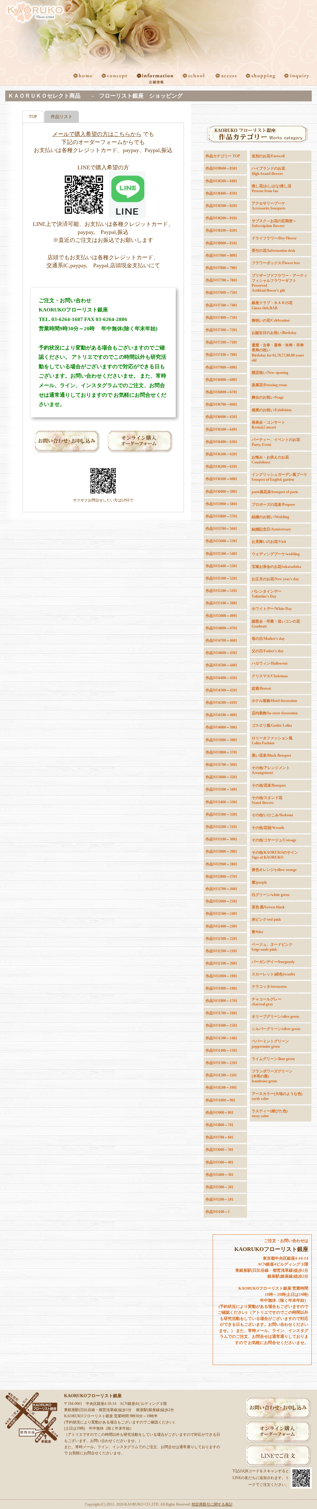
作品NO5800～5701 (221, 516)
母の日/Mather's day (268, 638)
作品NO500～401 (219, 1162)
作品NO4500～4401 (221, 665)
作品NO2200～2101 (221, 951)
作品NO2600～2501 (221, 901)
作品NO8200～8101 (221, 218)
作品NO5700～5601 (221, 528)
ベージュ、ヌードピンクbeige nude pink (272, 947)
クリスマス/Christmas (270, 676)
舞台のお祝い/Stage (268, 397)
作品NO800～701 (219, 1125)
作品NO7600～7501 (221, 292)
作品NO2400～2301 (221, 926)
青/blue (257, 932)
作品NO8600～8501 (221, 168)
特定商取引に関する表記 (212, 1504)
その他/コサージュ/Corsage (274, 840)
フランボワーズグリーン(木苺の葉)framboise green (272, 1076)
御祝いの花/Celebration (271, 320)
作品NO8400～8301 (221, 193)
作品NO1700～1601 (221, 1013)
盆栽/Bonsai (261, 688)
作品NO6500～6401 (221, 429)
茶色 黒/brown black (268, 907)
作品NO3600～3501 (221, 777)
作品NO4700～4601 (221, 640)
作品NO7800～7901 (221, 268)
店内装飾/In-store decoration (275, 713)
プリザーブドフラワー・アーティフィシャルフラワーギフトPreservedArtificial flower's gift (279, 283)
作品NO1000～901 (220, 1100)
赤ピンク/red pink (266, 919)
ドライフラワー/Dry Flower (274, 238)
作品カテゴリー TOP (223, 156)
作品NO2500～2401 (221, 913)
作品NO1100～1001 (221, 1087)
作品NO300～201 (219, 1187)
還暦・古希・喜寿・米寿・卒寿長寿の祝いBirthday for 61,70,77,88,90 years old (278, 352)
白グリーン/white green (270, 895)
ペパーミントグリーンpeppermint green (270, 1043)
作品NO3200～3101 (221, 827)
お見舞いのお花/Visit (269, 541)
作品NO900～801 (219, 1112)
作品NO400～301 (219, 1175)
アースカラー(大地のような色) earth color (277, 1096)
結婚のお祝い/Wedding (270, 517)
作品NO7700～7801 (221, 280)
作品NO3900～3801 (221, 740)
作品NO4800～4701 (221, 628)
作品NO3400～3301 (221, 802)
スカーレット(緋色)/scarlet (273, 974)
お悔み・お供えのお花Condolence (270, 459)
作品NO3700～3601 (221, 765)
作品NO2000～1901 (221, 976)
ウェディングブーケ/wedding (276, 554)
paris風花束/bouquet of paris (275, 492)
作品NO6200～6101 (221, 466)
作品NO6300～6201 (221, 454)
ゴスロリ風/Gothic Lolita (272, 725)
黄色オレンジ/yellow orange (274, 870)
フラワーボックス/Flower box (276, 263)
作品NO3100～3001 (221, 839)
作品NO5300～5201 (221, 578)
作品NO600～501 (219, 1150)
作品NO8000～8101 (221, 243)
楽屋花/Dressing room (269, 385)
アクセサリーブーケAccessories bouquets (268, 205)
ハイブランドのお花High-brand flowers (268, 170)
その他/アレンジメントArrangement (271, 770)
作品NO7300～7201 (221, 330)
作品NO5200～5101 (221, 591)
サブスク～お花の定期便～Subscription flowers (274, 223)
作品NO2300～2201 (221, 938)
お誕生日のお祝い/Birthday (274, 333)
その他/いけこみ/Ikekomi (272, 815)
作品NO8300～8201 (221, 206)
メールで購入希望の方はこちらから (96, 134)
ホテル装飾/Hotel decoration (274, 701)
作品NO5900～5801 (221, 504)
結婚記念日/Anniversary (271, 529)
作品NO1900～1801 (221, 988)
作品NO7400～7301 (221, 317)
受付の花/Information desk (273, 250)
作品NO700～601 (219, 1137)
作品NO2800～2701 (221, 876)
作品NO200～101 (219, 1199)
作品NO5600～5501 (221, 541)
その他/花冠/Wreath (268, 828)
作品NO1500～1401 (221, 1038)
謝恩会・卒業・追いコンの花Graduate (276, 623)
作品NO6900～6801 (221, 380)
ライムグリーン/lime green (273, 1059)
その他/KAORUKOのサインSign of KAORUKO (275, 855)
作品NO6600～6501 (221, 417)
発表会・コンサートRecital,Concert (268, 424)
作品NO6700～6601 (221, 404)
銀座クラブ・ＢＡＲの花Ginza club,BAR (272, 305)
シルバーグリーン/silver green (276, 1029)
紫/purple (259, 882)
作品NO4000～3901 (221, 727)
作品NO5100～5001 (221, 603)
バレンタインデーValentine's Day (266, 593)
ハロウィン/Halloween (270, 663)
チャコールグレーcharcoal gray (266, 1001)
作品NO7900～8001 (221, 255)
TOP (33, 116)
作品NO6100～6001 (221, 479)
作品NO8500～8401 (221, 181)
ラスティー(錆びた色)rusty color (270, 1113)
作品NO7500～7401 (221, 305)
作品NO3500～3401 (221, 789)
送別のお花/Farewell (268, 156)
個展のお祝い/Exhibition (272, 410)
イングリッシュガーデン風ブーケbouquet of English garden (279, 477)
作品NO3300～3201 (221, 814)
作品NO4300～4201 (221, 690)
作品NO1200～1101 (221, 1075)
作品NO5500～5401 (221, 554)
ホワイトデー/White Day (272, 609)
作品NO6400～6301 (221, 442)
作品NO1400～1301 (221, 1050)
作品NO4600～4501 (221, 653)
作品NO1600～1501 (221, 1025)
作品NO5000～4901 (221, 616)
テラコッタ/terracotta (269, 986)
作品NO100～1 (218, 1212)
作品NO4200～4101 (221, 702)
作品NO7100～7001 (221, 355)
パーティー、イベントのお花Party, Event (276, 442)
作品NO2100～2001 (221, 963)
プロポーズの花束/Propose (273, 504)
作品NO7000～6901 (221, 367)
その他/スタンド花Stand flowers (267, 800)
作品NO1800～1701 (221, 1001)
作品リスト (61, 116)
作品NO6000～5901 (221, 491)
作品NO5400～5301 (221, 566)
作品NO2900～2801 (221, 864)
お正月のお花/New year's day (275, 579)
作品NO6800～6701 (221, 392)
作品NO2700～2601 (221, 889)
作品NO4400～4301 (221, 678)
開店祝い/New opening (270, 372)
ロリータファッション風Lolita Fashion (272, 740)
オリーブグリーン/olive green (275, 1016)
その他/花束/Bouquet (269, 785)
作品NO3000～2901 (221, 851)
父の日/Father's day (268, 651)
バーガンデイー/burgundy (273, 962)
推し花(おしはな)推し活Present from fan (271, 188)
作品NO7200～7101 (221, 342)
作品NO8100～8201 (221, 230)
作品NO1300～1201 (221, 1063)
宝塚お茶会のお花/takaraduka (276, 566)
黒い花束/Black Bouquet (271, 755)
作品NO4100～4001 (221, 715)
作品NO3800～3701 (221, 752)
